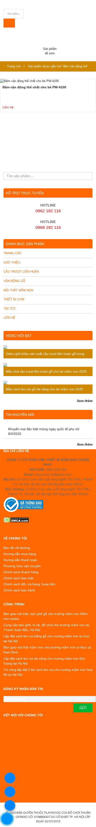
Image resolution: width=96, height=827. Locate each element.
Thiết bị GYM (13, 299)
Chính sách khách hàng (20, 572)
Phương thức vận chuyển (22, 566)
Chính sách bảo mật (18, 578)
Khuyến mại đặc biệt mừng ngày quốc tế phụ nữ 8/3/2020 (43, 431)
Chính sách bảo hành (19, 590)
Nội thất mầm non (18, 290)
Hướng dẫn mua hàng (19, 554)
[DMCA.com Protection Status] (48, 519)
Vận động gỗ (14, 281)
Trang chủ (14, 66)
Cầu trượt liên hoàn (21, 271)
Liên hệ (9, 317)
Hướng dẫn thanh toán (20, 560)
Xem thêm (85, 401)
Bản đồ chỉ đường (16, 548)
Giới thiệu (11, 262)
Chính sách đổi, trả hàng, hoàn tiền (29, 584)
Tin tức (9, 308)
